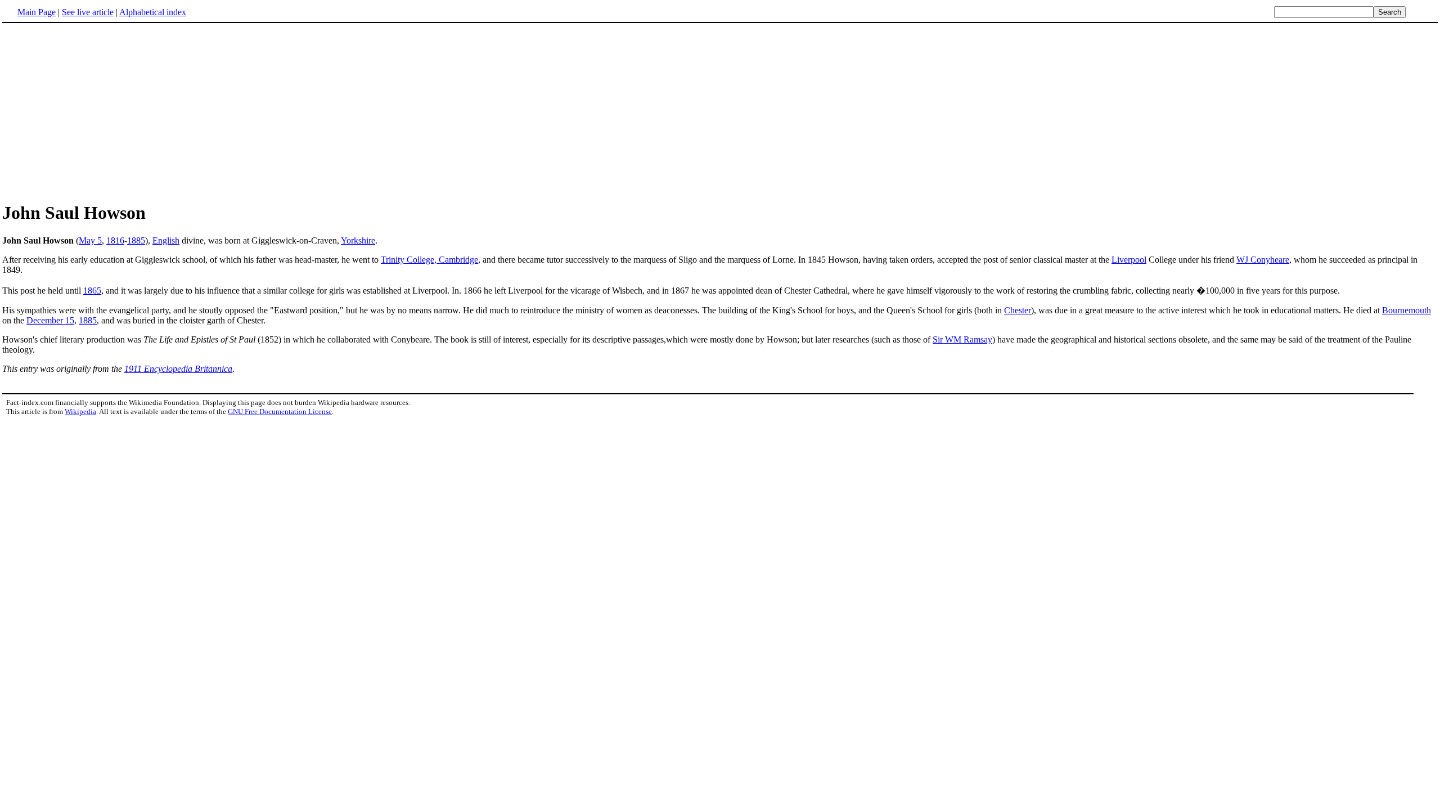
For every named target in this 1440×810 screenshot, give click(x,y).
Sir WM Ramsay (962, 339)
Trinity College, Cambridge (429, 259)
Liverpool (1129, 259)
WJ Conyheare (1262, 259)
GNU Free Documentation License (280, 411)
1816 (115, 240)
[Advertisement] (720, 112)
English (165, 240)
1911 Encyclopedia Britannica (178, 369)
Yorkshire (358, 240)
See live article (88, 12)
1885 (136, 240)
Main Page (36, 12)
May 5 (90, 240)
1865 (92, 290)
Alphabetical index (152, 12)
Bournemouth (1406, 310)
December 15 (50, 320)
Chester (1017, 310)
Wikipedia (80, 411)
